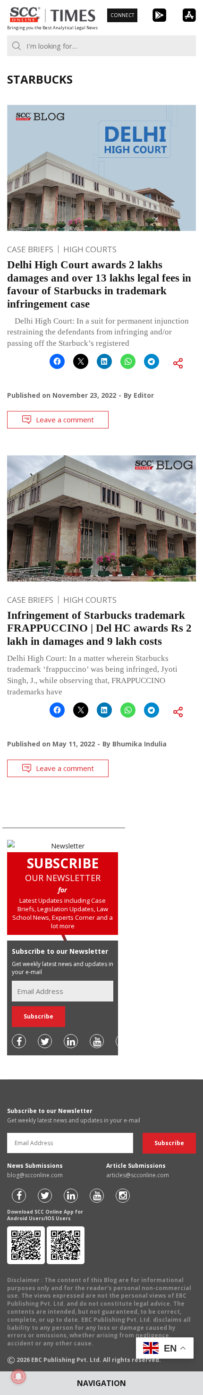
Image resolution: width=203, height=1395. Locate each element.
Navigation (101, 1383)
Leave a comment (65, 419)
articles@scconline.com (137, 1175)
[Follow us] (19, 1041)
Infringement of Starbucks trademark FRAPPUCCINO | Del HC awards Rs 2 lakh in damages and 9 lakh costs (99, 628)
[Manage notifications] (18, 1376)
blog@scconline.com (35, 1175)
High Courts (90, 249)
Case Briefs (30, 249)
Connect (122, 15)
